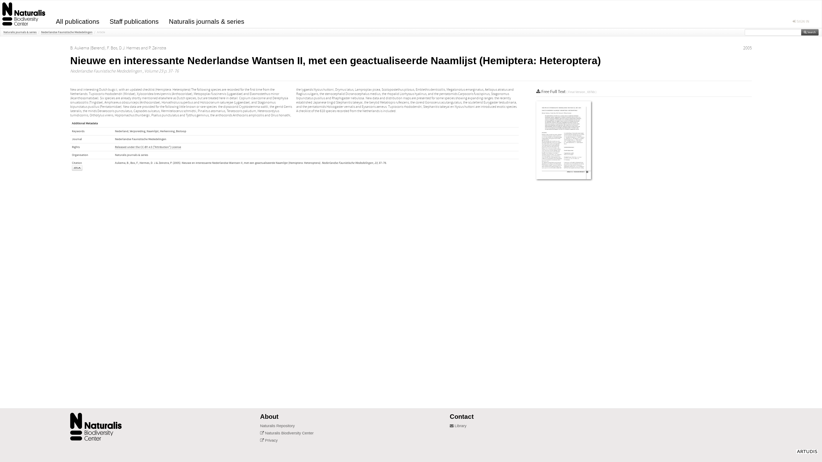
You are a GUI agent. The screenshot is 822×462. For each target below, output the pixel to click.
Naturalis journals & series (206, 21)
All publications (77, 21)
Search (811, 32)
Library (460, 426)
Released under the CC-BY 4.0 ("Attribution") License (148, 147)
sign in (802, 21)
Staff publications (134, 21)
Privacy (271, 440)
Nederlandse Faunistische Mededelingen (66, 32)
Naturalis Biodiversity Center (289, 433)
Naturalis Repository (277, 426)
